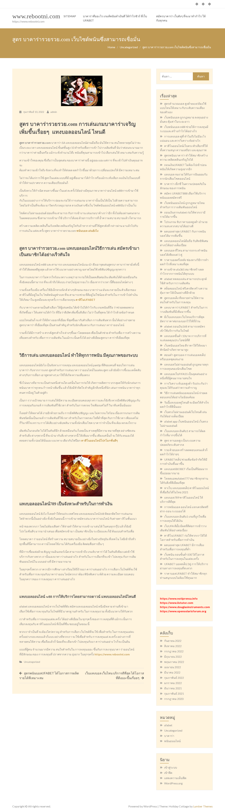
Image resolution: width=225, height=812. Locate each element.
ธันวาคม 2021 (173, 688)
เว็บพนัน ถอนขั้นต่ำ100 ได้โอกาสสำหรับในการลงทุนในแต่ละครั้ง (182, 556)
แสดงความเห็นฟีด (175, 778)
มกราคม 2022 (173, 683)
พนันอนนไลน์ (172, 741)
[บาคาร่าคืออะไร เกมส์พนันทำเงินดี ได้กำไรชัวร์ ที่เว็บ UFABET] (203, 4)
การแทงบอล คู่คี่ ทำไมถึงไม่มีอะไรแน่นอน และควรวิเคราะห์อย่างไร (183, 138)
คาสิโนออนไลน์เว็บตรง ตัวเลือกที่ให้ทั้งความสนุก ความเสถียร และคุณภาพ (184, 148)
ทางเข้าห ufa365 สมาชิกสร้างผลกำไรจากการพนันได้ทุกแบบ (182, 271)
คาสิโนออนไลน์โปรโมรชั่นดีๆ (99, 440)
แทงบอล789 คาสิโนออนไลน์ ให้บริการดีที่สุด (181, 499)
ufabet (168, 725)
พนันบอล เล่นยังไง (87, 230)
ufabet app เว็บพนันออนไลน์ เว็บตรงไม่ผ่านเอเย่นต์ (184, 423)
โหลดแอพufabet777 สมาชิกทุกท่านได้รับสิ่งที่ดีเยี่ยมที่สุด (184, 480)
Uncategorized (32, 661)
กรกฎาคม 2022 (174, 651)
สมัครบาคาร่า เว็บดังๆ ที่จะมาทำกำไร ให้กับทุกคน (181, 18)
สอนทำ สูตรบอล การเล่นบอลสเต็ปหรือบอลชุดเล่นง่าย (182, 357)
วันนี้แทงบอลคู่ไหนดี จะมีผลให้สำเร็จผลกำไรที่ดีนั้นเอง (184, 404)
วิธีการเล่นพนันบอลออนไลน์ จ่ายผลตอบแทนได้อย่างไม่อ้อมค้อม (183, 395)
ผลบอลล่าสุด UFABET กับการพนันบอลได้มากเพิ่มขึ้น (183, 233)
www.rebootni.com (36, 16)
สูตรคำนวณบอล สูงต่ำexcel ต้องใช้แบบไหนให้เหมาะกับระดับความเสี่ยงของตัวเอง (183, 108)
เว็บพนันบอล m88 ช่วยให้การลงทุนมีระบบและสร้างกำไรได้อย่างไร (184, 129)
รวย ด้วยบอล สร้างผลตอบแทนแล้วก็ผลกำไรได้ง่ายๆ (184, 452)
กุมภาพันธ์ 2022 (174, 677)
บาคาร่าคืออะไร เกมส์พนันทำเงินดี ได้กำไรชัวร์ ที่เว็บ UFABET (115, 18)
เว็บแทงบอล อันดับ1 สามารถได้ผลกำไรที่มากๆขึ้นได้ (182, 433)
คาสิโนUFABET (85, 299)
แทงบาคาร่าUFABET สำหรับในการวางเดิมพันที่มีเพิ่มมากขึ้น (184, 309)
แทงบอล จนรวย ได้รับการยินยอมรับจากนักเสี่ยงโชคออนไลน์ (183, 176)
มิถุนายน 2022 (173, 656)
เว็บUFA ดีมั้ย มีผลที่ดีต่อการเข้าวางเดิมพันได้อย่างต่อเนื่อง (183, 528)
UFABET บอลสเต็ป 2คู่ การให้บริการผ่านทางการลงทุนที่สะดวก (184, 566)
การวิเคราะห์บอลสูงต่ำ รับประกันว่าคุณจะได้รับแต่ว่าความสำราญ (184, 385)
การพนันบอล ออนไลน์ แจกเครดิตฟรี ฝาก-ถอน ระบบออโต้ (184, 509)
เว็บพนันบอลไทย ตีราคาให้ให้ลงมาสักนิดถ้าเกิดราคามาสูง (183, 347)
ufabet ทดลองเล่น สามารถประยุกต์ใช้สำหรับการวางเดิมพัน (183, 281)
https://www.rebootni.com (112, 654)
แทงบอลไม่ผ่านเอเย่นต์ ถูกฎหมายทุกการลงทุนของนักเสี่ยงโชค (184, 366)
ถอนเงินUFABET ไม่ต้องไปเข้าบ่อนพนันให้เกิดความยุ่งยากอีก (183, 167)
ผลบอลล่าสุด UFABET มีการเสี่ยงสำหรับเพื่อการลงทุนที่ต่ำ (182, 547)
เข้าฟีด (168, 772)
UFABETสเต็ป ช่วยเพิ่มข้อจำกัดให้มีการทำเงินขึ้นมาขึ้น (183, 461)
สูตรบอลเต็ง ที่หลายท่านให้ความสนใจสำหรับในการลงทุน (182, 300)
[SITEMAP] (196, 4)
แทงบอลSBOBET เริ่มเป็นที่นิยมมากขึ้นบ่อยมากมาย (184, 471)
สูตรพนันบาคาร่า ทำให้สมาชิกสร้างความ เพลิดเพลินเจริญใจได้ (184, 157)
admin (53, 111)
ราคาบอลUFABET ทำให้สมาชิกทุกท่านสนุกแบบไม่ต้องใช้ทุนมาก (183, 575)
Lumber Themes (203, 806)
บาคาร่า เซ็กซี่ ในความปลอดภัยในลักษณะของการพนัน (183, 186)
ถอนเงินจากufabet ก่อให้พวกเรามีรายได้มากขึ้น (182, 214)
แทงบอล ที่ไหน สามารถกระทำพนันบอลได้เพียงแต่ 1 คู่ (183, 252)
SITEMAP (70, 16)
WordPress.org (173, 783)
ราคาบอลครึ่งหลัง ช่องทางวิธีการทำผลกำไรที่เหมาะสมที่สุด (184, 262)
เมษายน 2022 (172, 667)
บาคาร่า (169, 735)
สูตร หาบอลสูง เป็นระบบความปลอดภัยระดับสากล (180, 442)
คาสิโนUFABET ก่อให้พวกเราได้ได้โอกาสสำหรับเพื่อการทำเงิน (183, 537)
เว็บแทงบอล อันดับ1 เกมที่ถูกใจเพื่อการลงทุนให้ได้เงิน (183, 518)
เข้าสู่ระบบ (170, 767)
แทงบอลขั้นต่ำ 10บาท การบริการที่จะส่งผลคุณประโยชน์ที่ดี (183, 338)
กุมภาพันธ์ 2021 (174, 693)
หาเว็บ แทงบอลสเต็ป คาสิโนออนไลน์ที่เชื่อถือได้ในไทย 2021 (184, 490)
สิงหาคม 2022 (173, 646)
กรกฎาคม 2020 (174, 698)
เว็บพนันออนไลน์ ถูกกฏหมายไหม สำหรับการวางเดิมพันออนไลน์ (182, 205)
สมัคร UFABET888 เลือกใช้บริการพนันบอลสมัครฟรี (183, 195)
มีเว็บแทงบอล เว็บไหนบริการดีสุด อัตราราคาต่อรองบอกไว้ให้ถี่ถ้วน (182, 319)
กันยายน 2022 (172, 640)
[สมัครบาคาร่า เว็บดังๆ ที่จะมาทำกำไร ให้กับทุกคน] (209, 4)
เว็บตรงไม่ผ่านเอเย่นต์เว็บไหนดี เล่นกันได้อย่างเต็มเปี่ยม (183, 414)
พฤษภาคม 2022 (174, 661)
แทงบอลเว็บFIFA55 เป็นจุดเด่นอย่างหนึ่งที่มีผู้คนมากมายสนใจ (183, 376)
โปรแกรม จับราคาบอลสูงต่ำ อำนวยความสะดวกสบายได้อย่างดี (183, 224)
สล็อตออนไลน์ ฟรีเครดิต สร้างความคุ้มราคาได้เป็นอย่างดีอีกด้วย (184, 290)
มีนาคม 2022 (172, 672)
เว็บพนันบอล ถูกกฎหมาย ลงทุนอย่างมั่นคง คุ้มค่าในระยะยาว (184, 119)
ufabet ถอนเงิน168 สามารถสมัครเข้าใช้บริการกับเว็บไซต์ (182, 328)
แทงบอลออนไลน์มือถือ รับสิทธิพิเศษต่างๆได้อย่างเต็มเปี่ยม (184, 243)
